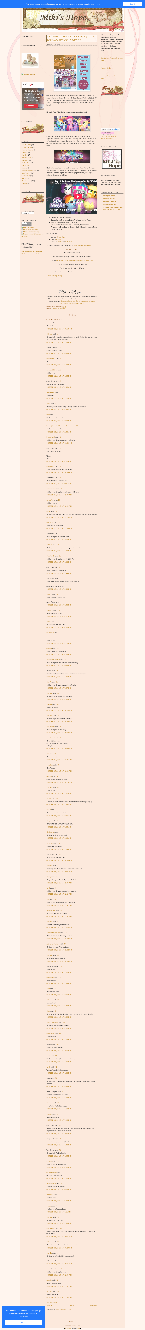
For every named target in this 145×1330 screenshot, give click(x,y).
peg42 (48, 511)
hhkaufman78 (51, 359)
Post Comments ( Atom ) (64, 1309)
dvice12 (49, 1280)
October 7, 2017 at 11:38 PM (59, 771)
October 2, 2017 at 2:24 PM (58, 365)
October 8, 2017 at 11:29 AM (59, 894)
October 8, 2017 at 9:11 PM (58, 1212)
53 (65, 933)
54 (65, 944)
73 (57, 1161)
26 (57, 621)
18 (59, 522)
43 (57, 821)
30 (57, 671)
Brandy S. (49, 610)
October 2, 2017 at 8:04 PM (58, 376)
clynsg (48, 877)
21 (60, 556)
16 (59, 500)
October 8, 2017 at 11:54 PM (59, 1275)
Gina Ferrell (50, 556)
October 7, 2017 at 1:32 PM (58, 562)
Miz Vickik (50, 1195)
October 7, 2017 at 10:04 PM (59, 710)
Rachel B (49, 787)
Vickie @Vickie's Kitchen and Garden (58, 426)
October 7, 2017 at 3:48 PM (58, 605)
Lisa (48, 754)
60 (56, 1011)
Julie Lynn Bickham (53, 944)
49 (55, 888)
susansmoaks (51, 489)
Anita (48, 989)
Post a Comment (52, 1302)
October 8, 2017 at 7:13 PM (58, 1120)
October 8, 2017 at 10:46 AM (59, 872)
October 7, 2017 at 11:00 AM (59, 495)
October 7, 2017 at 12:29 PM (59, 517)
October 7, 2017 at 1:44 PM (58, 573)
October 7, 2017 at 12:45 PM (59, 528)
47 (58, 865)
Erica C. (49, 1114)
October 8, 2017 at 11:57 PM (59, 1286)
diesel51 (49, 648)
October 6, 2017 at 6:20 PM (58, 461)
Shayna (49, 821)
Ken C (48, 403)
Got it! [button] (23, 1322)
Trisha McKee (51, 1183)
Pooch (48, 1206)
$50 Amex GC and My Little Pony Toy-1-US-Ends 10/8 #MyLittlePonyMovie (71, 38)
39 (57, 776)
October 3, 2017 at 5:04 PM (58, 421)
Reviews (24, 183)
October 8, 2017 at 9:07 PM (58, 1201)
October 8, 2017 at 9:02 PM (58, 1190)
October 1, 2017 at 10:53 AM (59, 329)
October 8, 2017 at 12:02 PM (59, 939)
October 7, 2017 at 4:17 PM (58, 616)
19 (60, 534)
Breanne (49, 704)
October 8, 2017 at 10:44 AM (59, 860)
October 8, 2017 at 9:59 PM (58, 1223)
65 (56, 1067)
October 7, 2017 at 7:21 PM (58, 677)
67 (63, 1092)
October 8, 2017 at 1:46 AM (58, 804)
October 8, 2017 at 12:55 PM (59, 961)
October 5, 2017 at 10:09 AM (59, 443)
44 (59, 832)
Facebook (59, 239)
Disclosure (25, 160)
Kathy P (49, 621)
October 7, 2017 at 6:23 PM (58, 654)
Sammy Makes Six (109, 204)
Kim (48, 899)
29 (65, 659)
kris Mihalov (50, 1033)
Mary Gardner (51, 910)
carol (48, 888)
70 (60, 1125)
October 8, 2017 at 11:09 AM (59, 883)
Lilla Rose (25, 178)
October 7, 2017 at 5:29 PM (58, 643)
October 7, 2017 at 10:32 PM (59, 733)
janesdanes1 (50, 977)
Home (72, 1305)
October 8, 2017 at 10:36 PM (59, 1264)
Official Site (61, 237)
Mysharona (50, 832)
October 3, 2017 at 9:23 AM (58, 398)
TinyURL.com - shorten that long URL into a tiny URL (112, 208)
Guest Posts (26, 176)
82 (61, 1269)
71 (61, 1139)
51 (61, 910)
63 (58, 1044)
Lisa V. (48, 682)
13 (60, 466)
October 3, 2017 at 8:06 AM (58, 387)
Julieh (48, 1056)
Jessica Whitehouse (53, 659)
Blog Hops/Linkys (27, 150)
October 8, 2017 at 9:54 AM (58, 849)
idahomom (50, 522)
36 (60, 738)
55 (58, 955)
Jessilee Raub (51, 392)
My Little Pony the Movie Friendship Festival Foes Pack (74, 260)
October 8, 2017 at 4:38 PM (58, 1073)
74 (62, 1172)
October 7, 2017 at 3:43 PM (58, 589)
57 (60, 977)
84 (58, 1291)
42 (56, 810)
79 (61, 1228)
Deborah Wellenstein (53, 933)
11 (60, 437)
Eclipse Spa (25, 165)
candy (48, 1067)
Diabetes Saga (26, 158)
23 (60, 578)
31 (57, 682)
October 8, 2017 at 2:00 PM (58, 995)
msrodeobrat (50, 738)
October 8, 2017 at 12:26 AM (59, 782)
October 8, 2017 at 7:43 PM (58, 1145)
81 (57, 1253)
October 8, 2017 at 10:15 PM (59, 1237)
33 (57, 704)
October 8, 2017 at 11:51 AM (59, 916)
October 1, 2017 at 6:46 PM (58, 353)
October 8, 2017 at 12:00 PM (59, 928)
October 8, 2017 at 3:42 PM (58, 1017)
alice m (49, 798)
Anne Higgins (51, 1228)
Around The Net (27, 147)
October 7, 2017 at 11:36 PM (59, 760)
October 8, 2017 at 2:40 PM (58, 1006)
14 (60, 478)
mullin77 (49, 776)
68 (58, 1103)
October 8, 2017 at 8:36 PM (58, 1167)
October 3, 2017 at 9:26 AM (58, 409)
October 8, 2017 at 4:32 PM (58, 1062)
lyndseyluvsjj (50, 437)
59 (58, 1000)
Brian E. (49, 1253)
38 (58, 765)
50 (55, 899)
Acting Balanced (109, 196)
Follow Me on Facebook (108, 136)
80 (58, 1242)
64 (56, 1056)
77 (56, 1206)
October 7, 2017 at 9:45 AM (58, 484)
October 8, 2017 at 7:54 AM (58, 827)
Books (24, 152)
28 (57, 648)
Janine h (49, 1291)
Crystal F (49, 1103)
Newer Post (50, 1305)
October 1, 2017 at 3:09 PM (58, 342)
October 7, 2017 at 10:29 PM (59, 721)
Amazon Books (106, 68)
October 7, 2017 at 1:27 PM (58, 551)
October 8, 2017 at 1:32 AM (58, 793)
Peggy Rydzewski (52, 1022)
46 (60, 854)
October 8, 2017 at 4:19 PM (58, 1051)
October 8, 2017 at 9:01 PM (58, 1178)
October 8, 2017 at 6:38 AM (58, 816)
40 (58, 787)
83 (57, 1280)
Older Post (93, 1305)
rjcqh (48, 415)
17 (56, 511)
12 (60, 448)
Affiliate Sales (26, 145)
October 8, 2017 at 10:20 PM (59, 1248)
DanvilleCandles (109, 198)
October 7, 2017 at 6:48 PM (58, 666)
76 (59, 1195)
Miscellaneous (26, 181)
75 (61, 1183)
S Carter (49, 1161)
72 (60, 1150)
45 (59, 843)
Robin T (49, 594)
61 (64, 1022)
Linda (48, 1011)
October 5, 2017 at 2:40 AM (58, 432)
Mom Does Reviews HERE (82, 245)
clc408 (48, 810)
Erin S (48, 323)
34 (58, 715)
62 (60, 1033)
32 (58, 693)
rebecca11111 (51, 370)
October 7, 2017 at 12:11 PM (59, 506)
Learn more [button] (23, 1316)
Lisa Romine (50, 727)
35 (60, 727)
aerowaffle (50, 500)
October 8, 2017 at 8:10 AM (58, 838)
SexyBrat (49, 765)
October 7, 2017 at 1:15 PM (58, 540)
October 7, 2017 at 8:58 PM (58, 699)
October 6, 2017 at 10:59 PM (59, 472)
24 (57, 594)
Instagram (68, 242)
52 (58, 921)
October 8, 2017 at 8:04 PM (58, 1156)
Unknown (49, 334)
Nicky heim (50, 843)
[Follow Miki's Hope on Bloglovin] (110, 130)
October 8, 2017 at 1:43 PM (58, 983)
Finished (24, 168)
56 (61, 966)
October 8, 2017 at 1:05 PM (58, 972)
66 (56, 1078)
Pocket (78, 1328)
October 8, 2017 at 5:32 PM (58, 1086)
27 (59, 632)
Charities (24, 155)
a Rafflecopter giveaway (54, 276)
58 (55, 989)
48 (56, 877)
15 (61, 489)
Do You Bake (26, 163)
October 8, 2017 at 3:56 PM (58, 1028)
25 (59, 610)
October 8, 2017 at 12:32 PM (59, 950)
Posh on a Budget (109, 201)
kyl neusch (50, 632)
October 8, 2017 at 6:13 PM (58, 1109)
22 (60, 567)
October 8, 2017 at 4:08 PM (58, 1039)
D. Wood (49, 545)
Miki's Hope (60, 10)
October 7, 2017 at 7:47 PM (58, 688)
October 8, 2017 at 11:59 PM (59, 1297)
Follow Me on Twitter (107, 138)
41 (57, 798)
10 (77, 426)
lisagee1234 (50, 466)
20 (58, 545)
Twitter (60, 242)
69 (57, 1114)
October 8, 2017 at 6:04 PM (58, 1098)
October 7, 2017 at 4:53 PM (58, 627)
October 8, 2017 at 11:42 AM (59, 905)
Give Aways (25, 173)
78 (58, 1217)
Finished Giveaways (28, 170)
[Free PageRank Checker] (26, 225)
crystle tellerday (51, 1172)
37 (55, 754)
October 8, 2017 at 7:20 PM (58, 1134)
